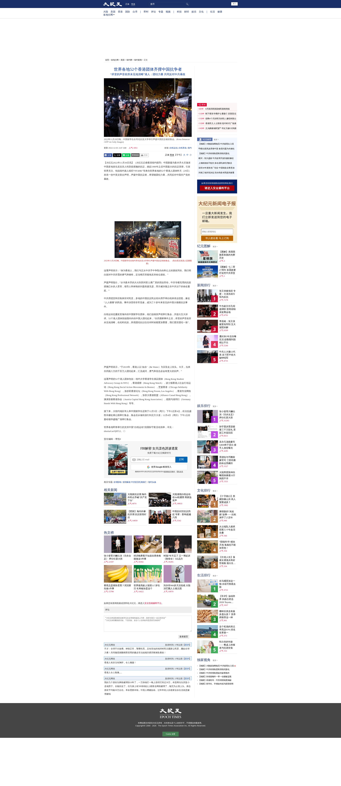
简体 (133, 4)
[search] (169, 4)
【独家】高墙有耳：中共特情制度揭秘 (214, 680)
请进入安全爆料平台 (217, 188)
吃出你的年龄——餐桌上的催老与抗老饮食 (227, 645)
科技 (179, 11)
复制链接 (135, 155)
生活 (212, 11)
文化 (201, 11)
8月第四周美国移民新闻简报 (217, 109)
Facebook (108, 155)
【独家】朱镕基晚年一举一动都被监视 (214, 677)
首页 (107, 60)
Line (126, 155)
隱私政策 (180, 472)
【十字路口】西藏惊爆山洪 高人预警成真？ (227, 499)
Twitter (117, 155)
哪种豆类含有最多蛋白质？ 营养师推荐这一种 (227, 614)
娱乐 (194, 11)
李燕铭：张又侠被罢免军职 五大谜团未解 (227, 324)
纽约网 (129, 60)
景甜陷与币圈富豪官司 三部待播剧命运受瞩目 (227, 460)
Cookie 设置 (170, 734)
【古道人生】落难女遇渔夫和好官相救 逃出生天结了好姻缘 (227, 560)
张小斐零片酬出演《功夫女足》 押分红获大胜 (117, 557)
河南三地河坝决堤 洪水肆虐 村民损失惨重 (216, 173)
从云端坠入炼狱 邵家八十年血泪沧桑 (227, 529)
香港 (120, 11)
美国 (113, 11)
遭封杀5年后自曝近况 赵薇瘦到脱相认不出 (227, 339)
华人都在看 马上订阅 (217, 238)
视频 (168, 11)
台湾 (135, 11)
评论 (153, 11)
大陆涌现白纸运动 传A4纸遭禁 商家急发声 (182, 497)
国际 (127, 11)
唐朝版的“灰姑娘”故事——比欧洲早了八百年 (227, 514)
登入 (234, 4)
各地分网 (108, 14)
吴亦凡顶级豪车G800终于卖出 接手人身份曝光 (227, 445)
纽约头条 (152, 482)
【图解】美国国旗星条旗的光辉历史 (227, 255)
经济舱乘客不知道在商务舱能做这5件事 (147, 557)
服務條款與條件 (169, 472)
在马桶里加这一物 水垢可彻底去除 (227, 584)
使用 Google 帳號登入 (161, 467)
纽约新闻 (138, 60)
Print (144, 155)
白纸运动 (174, 148)
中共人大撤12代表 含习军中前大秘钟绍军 (227, 354)
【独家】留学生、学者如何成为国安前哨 (215, 684)
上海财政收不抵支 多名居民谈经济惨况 (215, 163)
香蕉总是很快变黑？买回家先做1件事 (117, 587)
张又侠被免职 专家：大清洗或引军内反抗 (227, 294)
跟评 (187, 645)
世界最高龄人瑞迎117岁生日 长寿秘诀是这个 (147, 587)
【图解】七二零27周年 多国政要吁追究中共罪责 (227, 270)
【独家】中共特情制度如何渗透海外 (213, 673)
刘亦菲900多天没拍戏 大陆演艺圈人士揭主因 (177, 587)
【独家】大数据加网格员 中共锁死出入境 (216, 144)
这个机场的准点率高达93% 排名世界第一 (227, 629)
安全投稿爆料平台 (152, 603)
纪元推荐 (207, 139)
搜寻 (187, 4)
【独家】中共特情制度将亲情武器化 (213, 153)
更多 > (216, 139)
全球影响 (117, 482)
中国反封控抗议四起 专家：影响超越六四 (181, 514)
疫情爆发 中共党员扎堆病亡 (135, 482)
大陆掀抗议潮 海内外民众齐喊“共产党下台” (137, 497)
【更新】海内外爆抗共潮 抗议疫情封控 (137, 514)
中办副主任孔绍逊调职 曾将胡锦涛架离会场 (227, 309)
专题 (160, 11)
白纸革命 (183, 148)
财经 (186, 11)
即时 (146, 11)
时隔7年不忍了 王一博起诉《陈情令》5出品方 (177, 557)
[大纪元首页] (112, 4)
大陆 (105, 11)
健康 (219, 11)
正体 (127, 4)
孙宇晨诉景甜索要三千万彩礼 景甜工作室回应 (227, 429)
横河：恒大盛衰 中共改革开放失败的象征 (216, 158)
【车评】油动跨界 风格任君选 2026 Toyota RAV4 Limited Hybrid (227, 599)
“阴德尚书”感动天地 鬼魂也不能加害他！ (227, 545)
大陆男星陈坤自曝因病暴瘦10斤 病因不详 (227, 475)
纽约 (190, 148)
